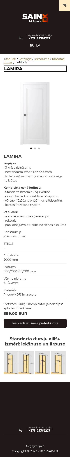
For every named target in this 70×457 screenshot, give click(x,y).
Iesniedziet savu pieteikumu (35, 323)
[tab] (31, 148)
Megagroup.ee (35, 446)
